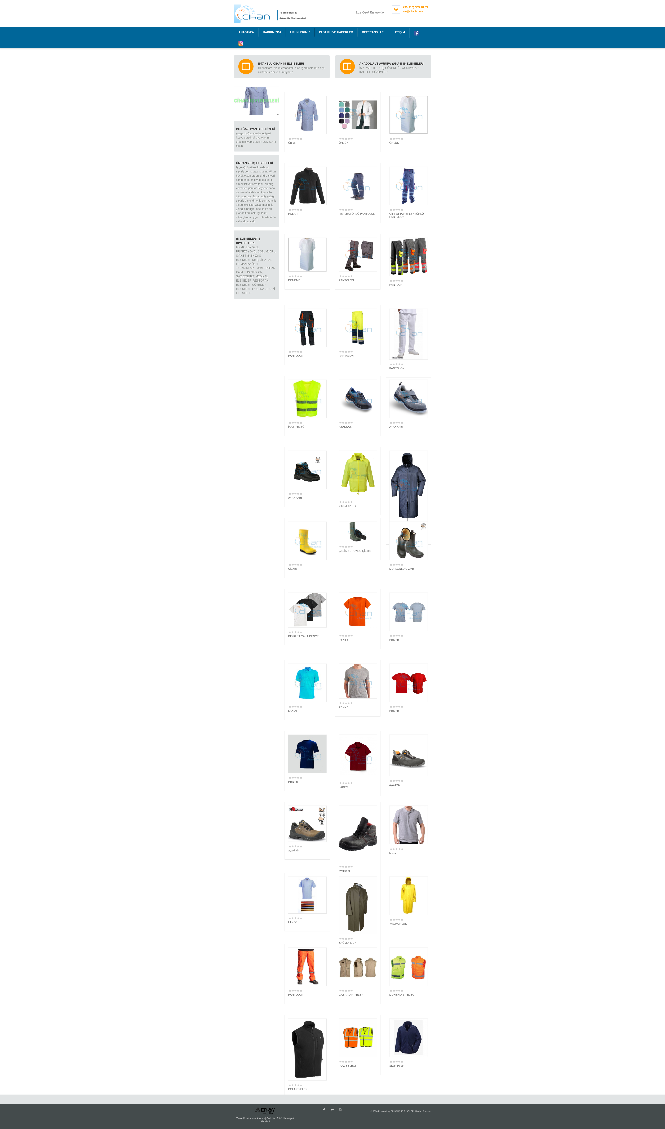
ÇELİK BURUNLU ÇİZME (355, 550)
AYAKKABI (345, 426)
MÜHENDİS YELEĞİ (402, 994)
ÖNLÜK (343, 142)
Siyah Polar (396, 1065)
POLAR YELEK (298, 1089)
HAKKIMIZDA (272, 32)
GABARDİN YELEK (351, 994)
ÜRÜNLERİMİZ (300, 32)
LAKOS (293, 710)
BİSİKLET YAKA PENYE (303, 636)
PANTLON (395, 284)
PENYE (343, 639)
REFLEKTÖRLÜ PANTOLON (357, 213)
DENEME (294, 280)
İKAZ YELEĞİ (296, 426)
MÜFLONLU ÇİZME (401, 568)
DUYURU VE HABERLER (336, 32)
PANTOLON (346, 280)
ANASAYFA (246, 32)
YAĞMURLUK (347, 506)
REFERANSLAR (373, 32)
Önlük (291, 142)
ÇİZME (292, 568)
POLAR (293, 213)
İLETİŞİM (399, 32)
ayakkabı (394, 785)
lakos (392, 853)
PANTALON (346, 355)
